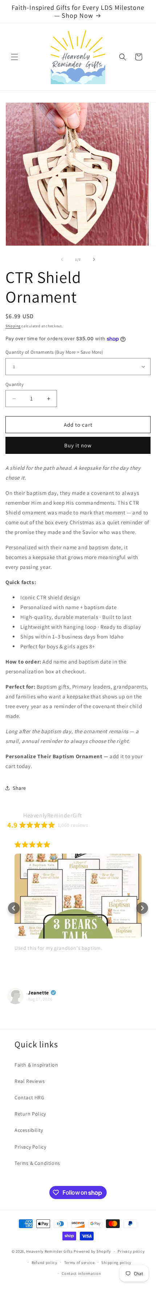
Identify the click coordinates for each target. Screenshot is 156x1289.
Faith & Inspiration (36, 1065)
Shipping (13, 326)
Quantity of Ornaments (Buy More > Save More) (54, 352)
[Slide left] (62, 259)
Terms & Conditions (37, 1163)
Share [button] (19, 788)
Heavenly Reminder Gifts (49, 1251)
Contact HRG (30, 1097)
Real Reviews (30, 1081)
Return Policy (30, 1114)
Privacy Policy (30, 1147)
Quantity (14, 384)
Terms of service (79, 1262)
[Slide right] (94, 259)
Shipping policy (116, 1262)
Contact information (81, 1273)
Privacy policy (131, 1251)
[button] (14, 57)
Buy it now (78, 445)
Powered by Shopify (92, 1251)
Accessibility (29, 1130)
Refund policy (44, 1262)
